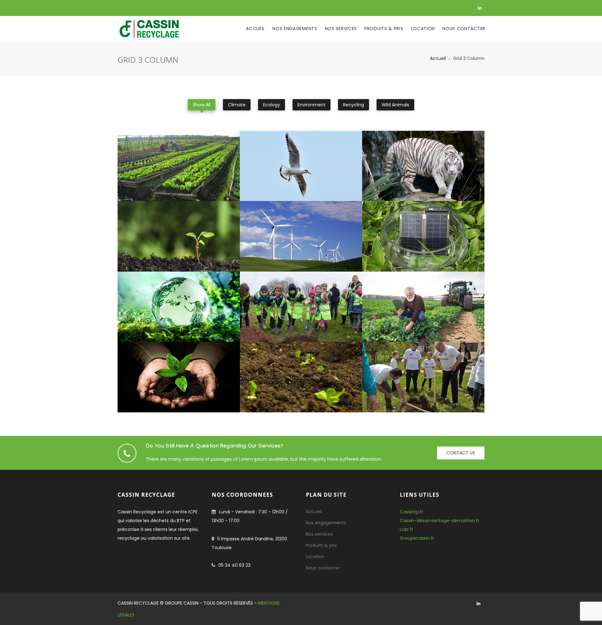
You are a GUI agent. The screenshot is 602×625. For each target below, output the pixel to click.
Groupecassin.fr (417, 538)
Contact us (460, 453)
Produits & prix (384, 28)
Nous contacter (463, 28)
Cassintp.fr (411, 512)
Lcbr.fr (406, 529)
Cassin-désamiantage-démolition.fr (439, 520)
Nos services (341, 28)
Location (423, 28)
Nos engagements (294, 28)
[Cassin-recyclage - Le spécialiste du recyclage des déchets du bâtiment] (149, 28)
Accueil (255, 28)
